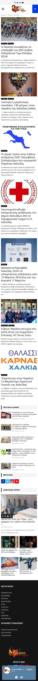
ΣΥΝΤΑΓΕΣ (5, 610)
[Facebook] (15, 2)
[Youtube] (22, 2)
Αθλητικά (4, 43)
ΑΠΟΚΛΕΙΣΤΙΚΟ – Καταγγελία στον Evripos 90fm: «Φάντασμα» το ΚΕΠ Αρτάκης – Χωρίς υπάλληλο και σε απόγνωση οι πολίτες (24, 452)
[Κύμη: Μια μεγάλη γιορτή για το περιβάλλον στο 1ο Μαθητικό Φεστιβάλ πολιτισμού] (6, 439)
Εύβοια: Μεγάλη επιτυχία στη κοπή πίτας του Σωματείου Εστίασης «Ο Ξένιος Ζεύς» (18, 332)
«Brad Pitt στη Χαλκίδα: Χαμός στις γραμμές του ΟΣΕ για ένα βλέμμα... (9, 550)
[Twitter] (17, 2)
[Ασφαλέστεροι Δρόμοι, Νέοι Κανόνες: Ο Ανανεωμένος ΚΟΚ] (28, 563)
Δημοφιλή (4, 325)
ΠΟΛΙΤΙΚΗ (4, 599)
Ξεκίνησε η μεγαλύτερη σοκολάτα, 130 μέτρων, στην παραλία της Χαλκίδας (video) (18, 105)
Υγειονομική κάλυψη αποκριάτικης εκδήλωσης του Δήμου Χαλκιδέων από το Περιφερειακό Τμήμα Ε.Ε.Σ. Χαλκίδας (18, 216)
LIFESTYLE (4, 607)
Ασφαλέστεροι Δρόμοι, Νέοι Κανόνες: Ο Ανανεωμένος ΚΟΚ (27, 571)
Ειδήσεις (10, 43)
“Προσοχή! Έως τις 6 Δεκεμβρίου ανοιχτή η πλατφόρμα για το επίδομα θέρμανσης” (8, 572)
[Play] (16, 677)
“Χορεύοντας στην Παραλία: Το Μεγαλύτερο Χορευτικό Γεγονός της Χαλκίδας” (17, 381)
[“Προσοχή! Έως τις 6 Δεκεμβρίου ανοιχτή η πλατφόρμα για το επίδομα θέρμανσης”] (9, 563)
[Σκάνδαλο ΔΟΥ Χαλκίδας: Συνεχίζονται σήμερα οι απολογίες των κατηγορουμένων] (6, 427)
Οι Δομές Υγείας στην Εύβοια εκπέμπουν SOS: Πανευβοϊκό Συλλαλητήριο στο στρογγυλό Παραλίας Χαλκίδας (18, 158)
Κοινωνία (10, 99)
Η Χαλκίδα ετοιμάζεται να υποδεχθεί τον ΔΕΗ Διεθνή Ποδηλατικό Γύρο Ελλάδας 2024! (16, 51)
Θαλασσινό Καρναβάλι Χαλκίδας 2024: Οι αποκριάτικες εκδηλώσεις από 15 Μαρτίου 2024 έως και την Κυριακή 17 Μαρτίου (19, 274)
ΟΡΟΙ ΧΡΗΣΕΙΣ (6, 633)
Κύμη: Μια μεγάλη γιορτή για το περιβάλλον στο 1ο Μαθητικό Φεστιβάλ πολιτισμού (23, 439)
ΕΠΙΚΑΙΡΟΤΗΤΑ (6, 593)
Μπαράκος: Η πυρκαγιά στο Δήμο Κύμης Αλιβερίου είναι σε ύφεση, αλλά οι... (27, 551)
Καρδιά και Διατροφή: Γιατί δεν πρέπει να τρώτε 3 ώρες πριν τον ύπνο (23, 465)
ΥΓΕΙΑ (3, 604)
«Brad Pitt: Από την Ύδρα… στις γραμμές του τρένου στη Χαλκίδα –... (18, 522)
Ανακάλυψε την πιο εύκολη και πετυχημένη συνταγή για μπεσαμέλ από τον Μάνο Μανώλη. (24, 414)
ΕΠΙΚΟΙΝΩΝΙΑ (6, 618)
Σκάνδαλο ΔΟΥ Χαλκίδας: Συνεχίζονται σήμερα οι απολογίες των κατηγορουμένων (24, 426)
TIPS (2, 613)
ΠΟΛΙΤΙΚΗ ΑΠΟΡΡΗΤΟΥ (9, 630)
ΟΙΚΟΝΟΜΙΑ (5, 596)
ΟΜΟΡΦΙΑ (4, 616)
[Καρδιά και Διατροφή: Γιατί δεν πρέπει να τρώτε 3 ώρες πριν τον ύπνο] (6, 466)
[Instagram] (20, 2)
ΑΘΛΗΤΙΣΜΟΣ (6, 601)
